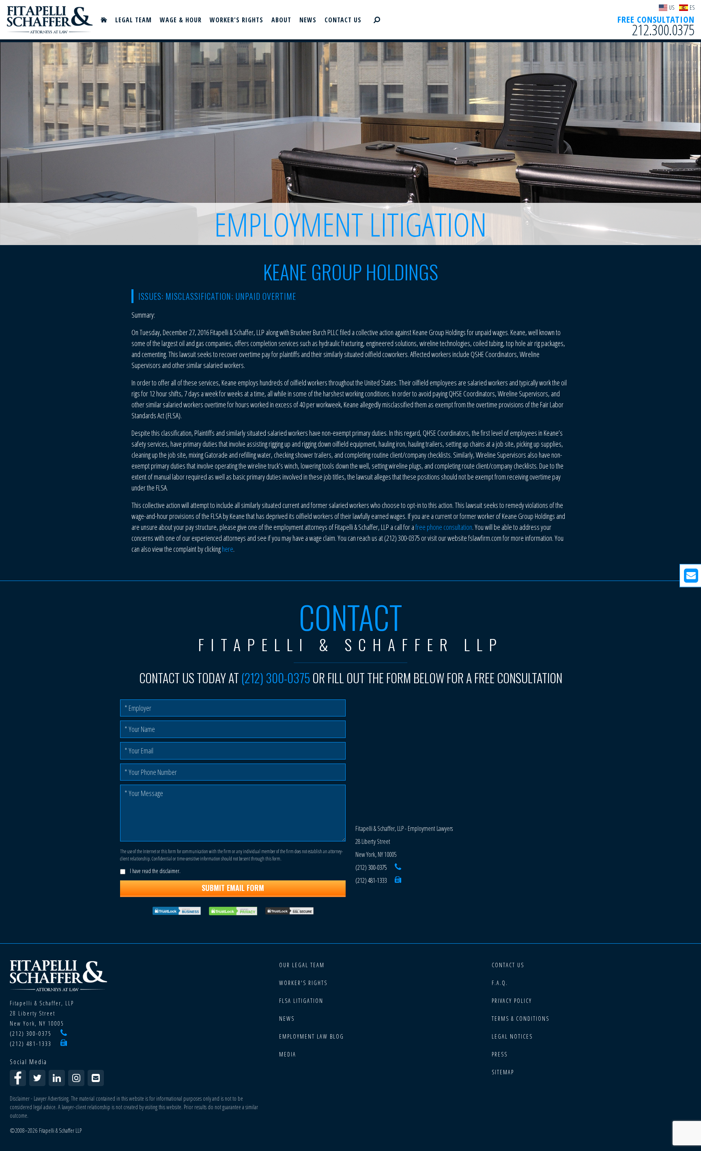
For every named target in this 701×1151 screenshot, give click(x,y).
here (227, 549)
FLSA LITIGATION (301, 1001)
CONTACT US (343, 19)
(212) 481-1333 (371, 880)
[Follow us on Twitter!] (37, 1078)
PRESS (499, 1054)
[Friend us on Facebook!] (18, 1078)
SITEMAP (503, 1072)
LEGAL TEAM (133, 19)
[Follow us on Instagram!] (76, 1078)
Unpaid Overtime (265, 296)
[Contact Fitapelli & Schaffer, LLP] (96, 1078)
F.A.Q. (500, 983)
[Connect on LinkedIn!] (57, 1078)
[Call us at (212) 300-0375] (398, 867)
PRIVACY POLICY (512, 1001)
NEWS (307, 19)
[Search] (377, 20)
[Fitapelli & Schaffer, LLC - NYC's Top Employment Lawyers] (49, 20)
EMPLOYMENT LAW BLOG (311, 1036)
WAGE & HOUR (181, 19)
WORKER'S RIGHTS (236, 19)
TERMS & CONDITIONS (520, 1018)
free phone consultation (443, 527)
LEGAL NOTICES (512, 1036)
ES (692, 7)
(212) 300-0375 (275, 678)
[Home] (104, 19)
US (671, 7)
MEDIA (287, 1054)
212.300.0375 (663, 30)
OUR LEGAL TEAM (302, 965)
